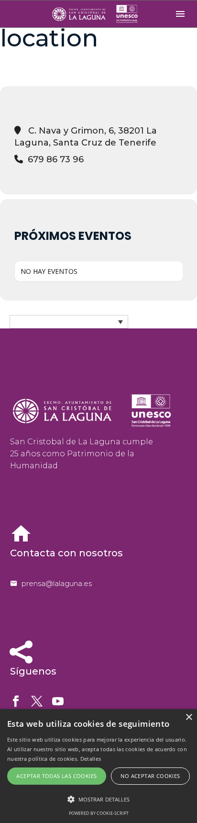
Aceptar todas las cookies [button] (56, 775)
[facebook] (16, 701)
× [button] (188, 717)
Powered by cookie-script (99, 813)
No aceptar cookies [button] (150, 775)
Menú (180, 14)
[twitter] (37, 701)
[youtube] (58, 701)
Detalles (90, 758)
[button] (98, 799)
